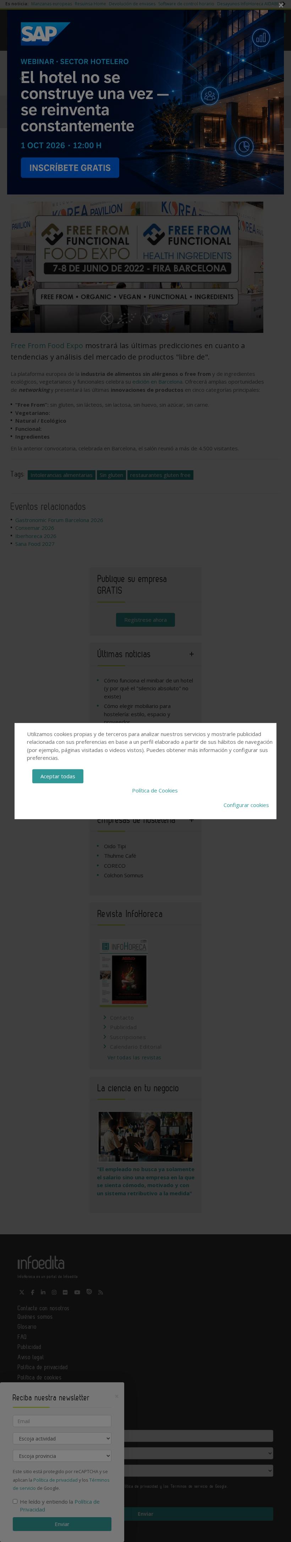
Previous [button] (21, 78)
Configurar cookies (246, 804)
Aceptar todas (57, 776)
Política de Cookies (155, 790)
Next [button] (269, 78)
